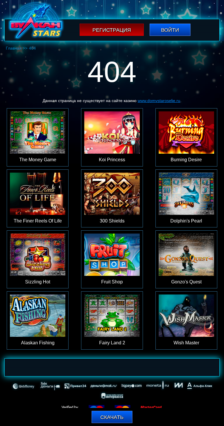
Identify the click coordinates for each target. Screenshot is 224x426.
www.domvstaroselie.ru (159, 100)
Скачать (112, 417)
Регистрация (111, 30)
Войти (170, 30)
